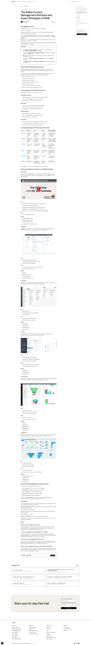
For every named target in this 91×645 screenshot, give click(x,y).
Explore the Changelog (50, 632)
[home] (13, 1)
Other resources (49, 638)
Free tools (48, 633)
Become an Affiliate (67, 628)
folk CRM (30, 61)
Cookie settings (27, 643)
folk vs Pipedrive (15, 633)
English (32, 643)
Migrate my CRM (15, 627)
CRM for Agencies (32, 627)
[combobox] (33, 643)
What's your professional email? (66, 598)
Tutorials (48, 628)
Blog (47, 630)
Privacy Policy (20, 643)
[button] (2, 643)
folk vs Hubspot (15, 632)
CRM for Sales (32, 628)
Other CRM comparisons (16, 638)
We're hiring (66, 627)
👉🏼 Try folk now (24, 166)
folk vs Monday (14, 637)
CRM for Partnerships (33, 630)
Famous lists (48, 635)
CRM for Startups (32, 632)
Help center (48, 627)
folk (32, 55)
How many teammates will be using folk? (68, 602)
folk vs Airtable (14, 635)
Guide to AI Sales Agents (51, 637)
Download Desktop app (16, 630)
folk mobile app (45, 210)
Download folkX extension (17, 628)
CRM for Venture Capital (33, 633)
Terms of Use (14, 643)
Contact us (66, 630)
